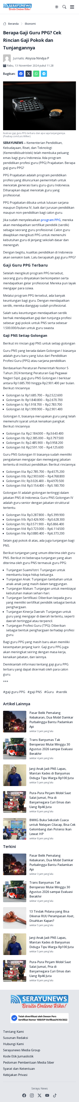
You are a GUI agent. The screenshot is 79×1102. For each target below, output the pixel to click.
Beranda (13, 23)
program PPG (50, 220)
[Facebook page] (24, 1095)
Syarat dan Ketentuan (19, 1069)
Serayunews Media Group (21, 1050)
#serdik (61, 692)
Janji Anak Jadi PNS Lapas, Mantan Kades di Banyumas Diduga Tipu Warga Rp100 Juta (51, 773)
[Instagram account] (32, 1095)
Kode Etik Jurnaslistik (18, 1056)
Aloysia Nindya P (37, 58)
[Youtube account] (47, 1095)
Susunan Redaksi (15, 1038)
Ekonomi (30, 23)
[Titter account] (39, 1095)
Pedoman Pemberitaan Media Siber (28, 1062)
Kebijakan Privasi (15, 1075)
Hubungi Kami (13, 1044)
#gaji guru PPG (14, 692)
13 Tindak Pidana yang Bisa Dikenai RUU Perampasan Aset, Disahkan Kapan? (51, 916)
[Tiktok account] (55, 1095)
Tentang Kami (13, 1031)
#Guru (49, 692)
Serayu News (39, 1088)
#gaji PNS (34, 692)
